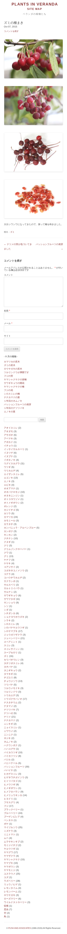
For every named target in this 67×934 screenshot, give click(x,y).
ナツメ (7, 716)
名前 (7, 310)
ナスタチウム (11, 702)
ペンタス (8, 820)
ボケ (6, 823)
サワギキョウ (11, 595)
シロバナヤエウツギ (14, 627)
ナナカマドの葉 (12, 397)
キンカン (8, 534)
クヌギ (7, 542)
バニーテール (11, 763)
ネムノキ (8, 741)
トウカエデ (9, 695)
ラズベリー (9, 881)
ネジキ (7, 738)
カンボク (8, 531)
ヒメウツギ (9, 784)
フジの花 (8, 390)
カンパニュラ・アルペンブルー (20, 527)
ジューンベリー (12, 638)
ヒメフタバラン (12, 791)
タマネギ (8, 674)
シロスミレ (9, 624)
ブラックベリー (12, 809)
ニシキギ (8, 724)
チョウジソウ (11, 681)
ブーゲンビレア (12, 816)
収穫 (6, 905)
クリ (6, 545)
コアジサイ (9, 567)
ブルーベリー (11, 813)
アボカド (8, 442)
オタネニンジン (12, 495)
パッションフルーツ (14, 766)
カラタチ (8, 524)
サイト (7, 336)
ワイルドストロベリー (15, 902)
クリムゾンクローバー (15, 549)
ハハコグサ (9, 749)
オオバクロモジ (12, 492)
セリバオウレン (12, 659)
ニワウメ (8, 731)
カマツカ (8, 517)
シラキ (7, 620)
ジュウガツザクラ (13, 634)
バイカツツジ (11, 756)
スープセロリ (11, 652)
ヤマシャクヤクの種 (14, 386)
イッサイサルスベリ (14, 449)
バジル (7, 759)
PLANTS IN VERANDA (35, 4)
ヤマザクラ (9, 856)
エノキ (7, 481)
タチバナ (8, 666)
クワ (6, 552)
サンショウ (9, 602)
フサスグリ (9, 802)
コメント (8, 275)
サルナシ (8, 592)
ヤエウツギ (9, 848)
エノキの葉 (9, 411)
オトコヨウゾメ (12, 499)
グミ (6, 556)
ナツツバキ (9, 709)
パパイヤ (8, 770)
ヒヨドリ (8, 798)
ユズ (6, 877)
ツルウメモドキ (12, 688)
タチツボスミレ (12, 663)
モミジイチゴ (11, 845)
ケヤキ (7, 563)
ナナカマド (9, 720)
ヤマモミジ (9, 870)
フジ (6, 806)
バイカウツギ (11, 752)
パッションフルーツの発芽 (17, 404)
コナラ (7, 574)
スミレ (7, 645)
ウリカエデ (9, 470)
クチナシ (8, 538)
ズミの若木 (9, 365)
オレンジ (8, 506)
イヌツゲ (8, 452)
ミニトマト (9, 834)
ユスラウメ (9, 873)
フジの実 (8, 376)
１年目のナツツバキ (14, 408)
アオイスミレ (11, 427)
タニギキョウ (11, 670)
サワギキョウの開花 (14, 383)
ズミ (12, 232)
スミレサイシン (12, 649)
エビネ (7, 485)
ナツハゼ (8, 713)
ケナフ (7, 559)
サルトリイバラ (12, 588)
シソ (6, 606)
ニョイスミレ (11, 727)
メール (8, 323)
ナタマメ (8, 706)
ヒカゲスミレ (11, 773)
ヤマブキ (8, 863)
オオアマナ (9, 488)
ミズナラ (8, 831)
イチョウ (8, 445)
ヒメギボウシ (11, 788)
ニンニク (8, 734)
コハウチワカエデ (13, 577)
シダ (6, 609)
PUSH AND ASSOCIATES (19, 928)
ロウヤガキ (9, 895)
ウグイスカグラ (12, 463)
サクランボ (9, 581)
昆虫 (6, 909)
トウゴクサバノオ (13, 699)
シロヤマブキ (11, 631)
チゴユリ (8, 677)
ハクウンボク (11, 745)
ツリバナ (8, 684)
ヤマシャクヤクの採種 (15, 379)
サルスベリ (9, 584)
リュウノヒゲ (11, 884)
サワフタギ (9, 599)
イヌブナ (8, 456)
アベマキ (8, 438)
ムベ (6, 838)
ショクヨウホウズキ (14, 617)
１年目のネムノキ (13, 401)
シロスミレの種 (12, 393)
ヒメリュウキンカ (13, 795)
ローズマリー (11, 898)
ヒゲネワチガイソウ (14, 777)
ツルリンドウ (11, 691)
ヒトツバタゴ (11, 781)
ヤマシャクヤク (12, 859)
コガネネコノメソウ (14, 570)
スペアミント (11, 642)
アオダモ (8, 431)
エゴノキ (8, 477)
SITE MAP (34, 9)
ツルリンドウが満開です (16, 372)
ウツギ (7, 467)
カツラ (7, 513)
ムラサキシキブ (12, 841)
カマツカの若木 (12, 361)
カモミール (9, 520)
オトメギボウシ (12, 502)
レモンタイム (11, 888)
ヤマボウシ (9, 866)
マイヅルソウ (11, 827)
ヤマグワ (8, 852)
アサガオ (8, 435)
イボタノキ (9, 460)
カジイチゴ (9, 510)
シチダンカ (9, 613)
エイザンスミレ (12, 474)
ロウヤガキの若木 (13, 368)
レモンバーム (11, 891)
